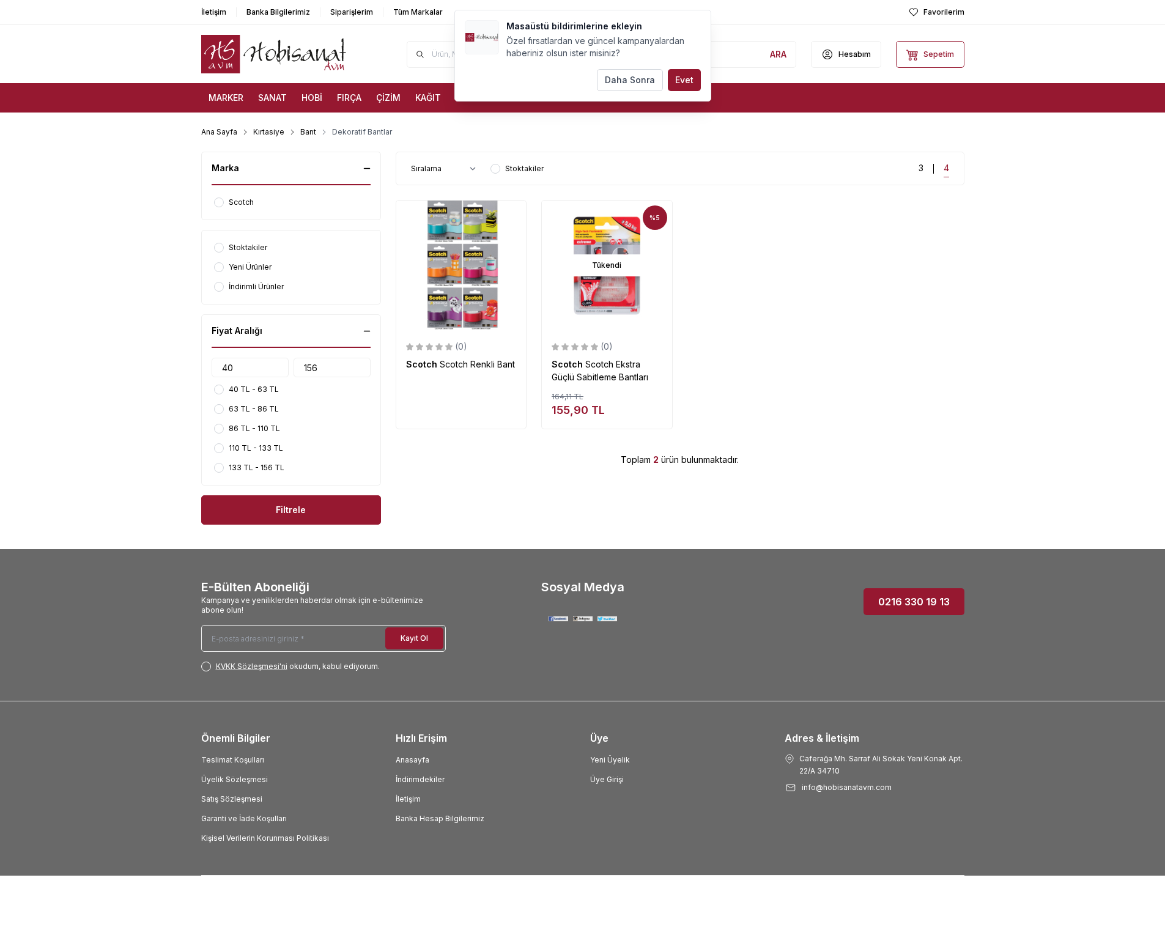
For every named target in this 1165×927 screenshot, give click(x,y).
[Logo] (274, 54)
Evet (684, 80)
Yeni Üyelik (610, 759)
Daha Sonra (630, 80)
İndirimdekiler (420, 779)
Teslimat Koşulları (232, 759)
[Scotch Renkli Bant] (461, 266)
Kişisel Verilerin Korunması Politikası (265, 838)
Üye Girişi (607, 779)
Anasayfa (412, 759)
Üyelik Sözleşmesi (234, 779)
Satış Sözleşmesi (231, 798)
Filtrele (291, 509)
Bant (308, 131)
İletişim (408, 798)
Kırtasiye (268, 131)
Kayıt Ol (414, 638)
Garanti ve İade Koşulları (244, 818)
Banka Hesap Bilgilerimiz (440, 818)
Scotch (423, 364)
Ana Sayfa (219, 131)
